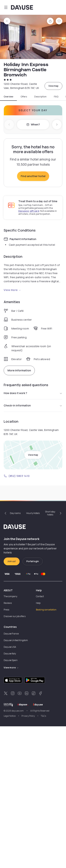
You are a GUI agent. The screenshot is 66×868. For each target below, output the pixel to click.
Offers (24, 96)
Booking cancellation (46, 609)
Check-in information (17, 405)
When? (35, 124)
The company (10, 596)
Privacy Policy (28, 715)
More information (19, 370)
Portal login (32, 561)
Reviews (8, 603)
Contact (40, 596)
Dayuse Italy (10, 653)
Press (6, 609)
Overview (8, 96)
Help (38, 603)
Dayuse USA (10, 646)
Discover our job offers (14, 616)
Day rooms (15, 513)
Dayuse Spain (11, 660)
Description (40, 96)
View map (53, 85)
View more (11, 290)
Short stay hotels (50, 513)
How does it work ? (15, 393)
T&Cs (43, 715)
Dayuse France (11, 633)
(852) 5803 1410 (19, 476)
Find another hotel (33, 176)
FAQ (56, 96)
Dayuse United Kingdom (16, 640)
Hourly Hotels (33, 513)
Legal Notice (10, 715)
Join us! (11, 561)
